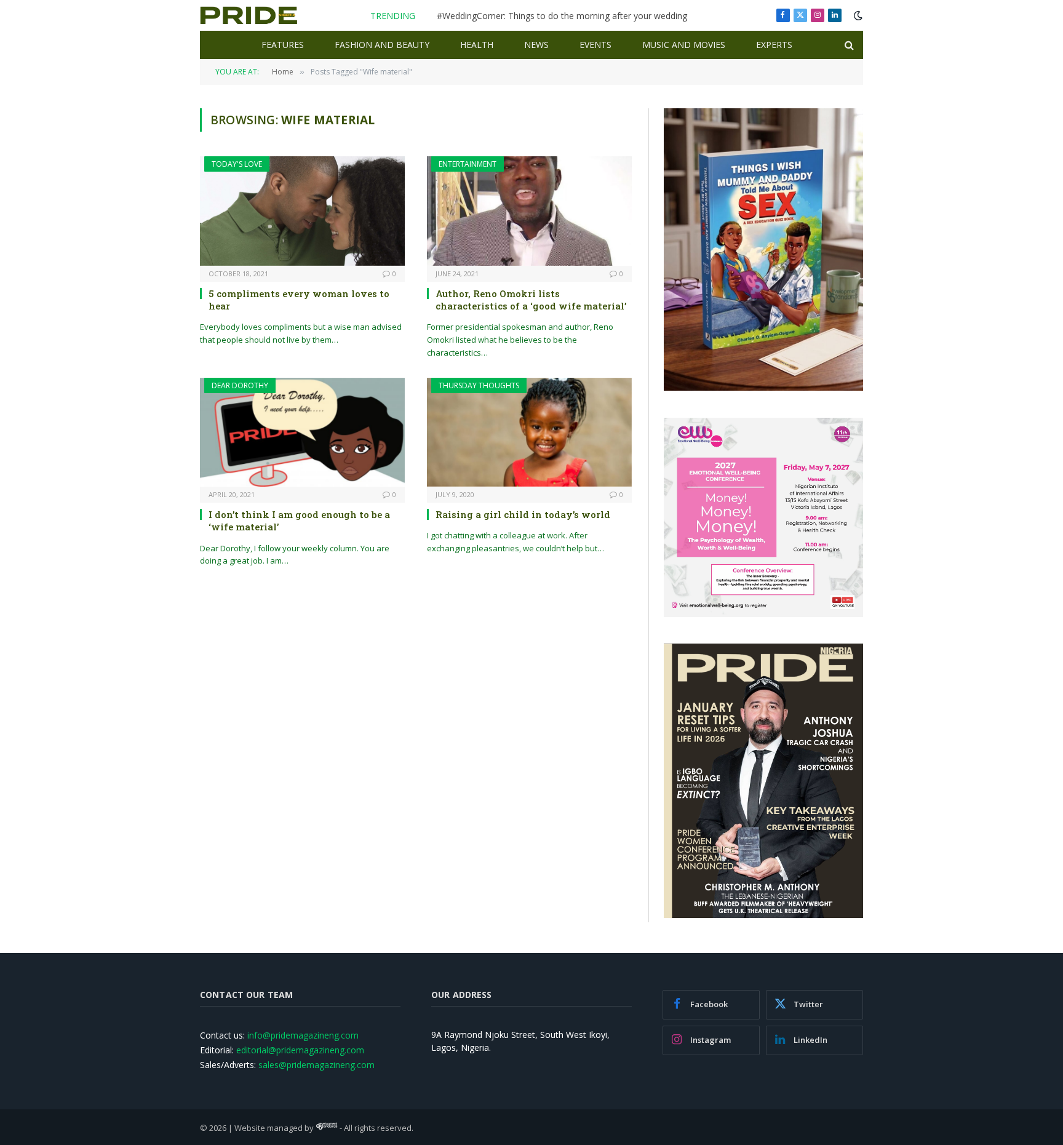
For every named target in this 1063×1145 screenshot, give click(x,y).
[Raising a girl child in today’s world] (529, 432)
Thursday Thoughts (479, 385)
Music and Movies (683, 44)
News (536, 44)
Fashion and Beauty (382, 44)
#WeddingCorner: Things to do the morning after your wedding (562, 16)
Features (282, 44)
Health (476, 44)
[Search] (848, 45)
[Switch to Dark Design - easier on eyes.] (857, 15)
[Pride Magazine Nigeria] (249, 15)
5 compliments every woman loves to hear (299, 299)
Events (595, 44)
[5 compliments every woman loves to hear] (302, 210)
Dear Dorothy (240, 385)
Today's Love (237, 164)
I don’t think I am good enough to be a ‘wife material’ (299, 520)
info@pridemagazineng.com (303, 1035)
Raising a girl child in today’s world (523, 514)
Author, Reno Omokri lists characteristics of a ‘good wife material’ (531, 299)
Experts (774, 44)
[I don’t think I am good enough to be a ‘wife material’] (302, 432)
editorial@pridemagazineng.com (300, 1050)
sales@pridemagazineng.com (316, 1065)
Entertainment (467, 164)
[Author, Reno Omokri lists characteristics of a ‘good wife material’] (529, 210)
